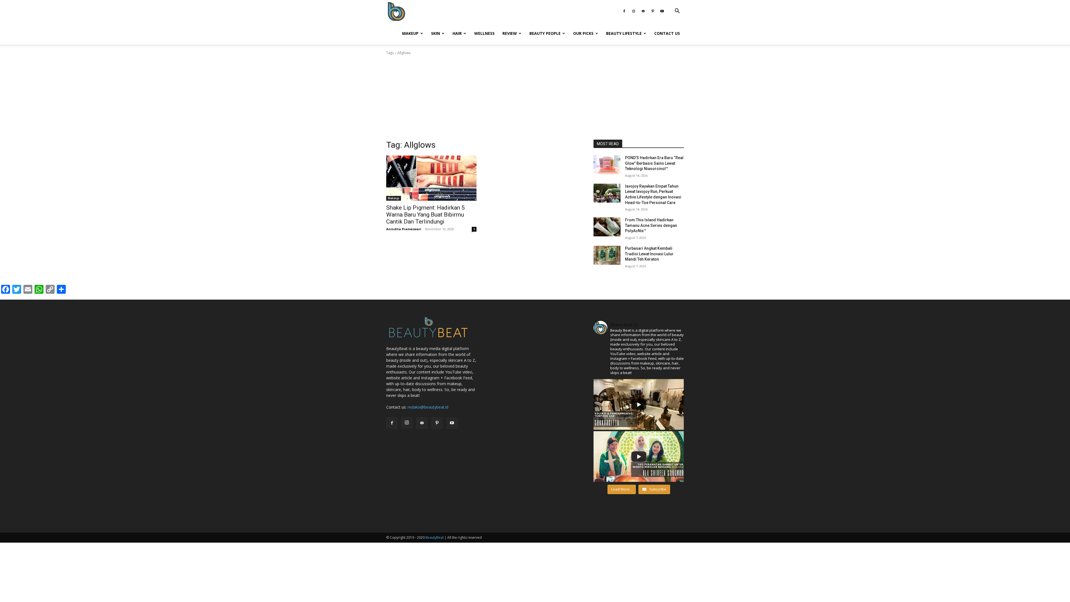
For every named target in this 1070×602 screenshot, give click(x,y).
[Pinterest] (652, 11)
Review (509, 33)
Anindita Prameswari (403, 229)
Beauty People (545, 33)
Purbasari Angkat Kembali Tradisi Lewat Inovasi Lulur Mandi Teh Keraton (649, 253)
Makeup (410, 33)
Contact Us (667, 33)
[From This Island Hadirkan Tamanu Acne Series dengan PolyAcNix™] (607, 226)
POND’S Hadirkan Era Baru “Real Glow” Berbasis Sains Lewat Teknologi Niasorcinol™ (654, 163)
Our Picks (583, 33)
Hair (457, 33)
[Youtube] (662, 11)
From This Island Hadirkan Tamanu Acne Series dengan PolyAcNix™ (651, 225)
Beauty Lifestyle (624, 33)
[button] (677, 11)
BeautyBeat (434, 537)
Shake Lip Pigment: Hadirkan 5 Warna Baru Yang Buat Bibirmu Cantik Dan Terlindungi (425, 214)
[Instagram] (633, 11)
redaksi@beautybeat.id (428, 407)
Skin (435, 33)
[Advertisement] (535, 98)
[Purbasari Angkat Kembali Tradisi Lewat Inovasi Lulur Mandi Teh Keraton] (607, 255)
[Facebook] (624, 11)
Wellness (484, 33)
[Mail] (643, 11)
